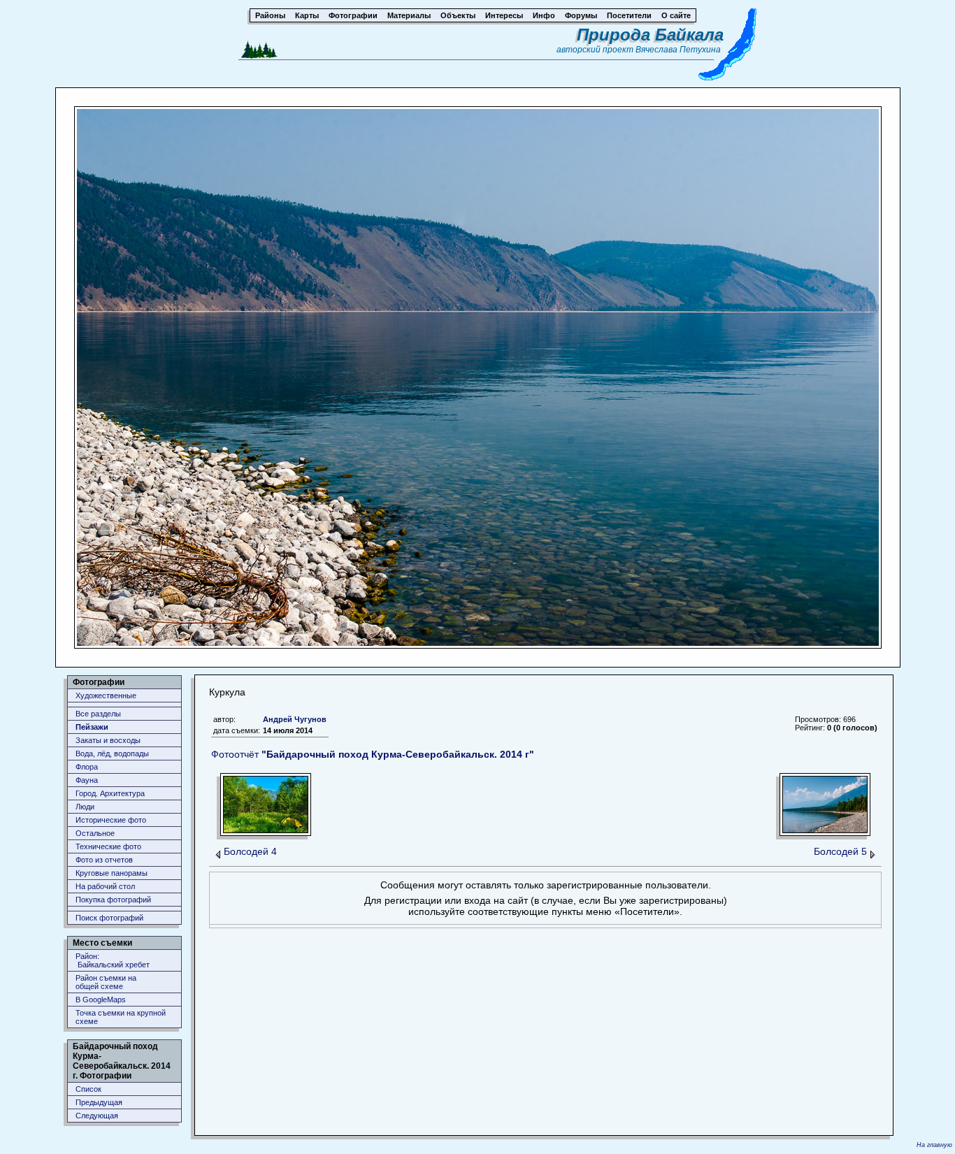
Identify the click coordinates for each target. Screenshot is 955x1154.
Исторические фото (111, 820)
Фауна (87, 780)
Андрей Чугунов (294, 719)
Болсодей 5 (840, 851)
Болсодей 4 (250, 851)
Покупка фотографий (113, 899)
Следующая (97, 1115)
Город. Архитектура (110, 793)
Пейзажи (92, 727)
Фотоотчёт (372, 754)
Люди (85, 806)
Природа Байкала (650, 34)
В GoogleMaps (101, 999)
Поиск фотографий (109, 918)
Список (88, 1089)
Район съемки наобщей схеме (106, 982)
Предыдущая (99, 1102)
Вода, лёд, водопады (112, 753)
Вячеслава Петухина (678, 50)
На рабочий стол (105, 886)
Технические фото (108, 846)
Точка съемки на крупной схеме (121, 1017)
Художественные (106, 695)
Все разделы (98, 713)
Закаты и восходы (108, 740)
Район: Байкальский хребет (113, 960)
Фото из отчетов (104, 860)
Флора (87, 767)
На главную (934, 1144)
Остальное (95, 833)
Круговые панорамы (112, 873)
